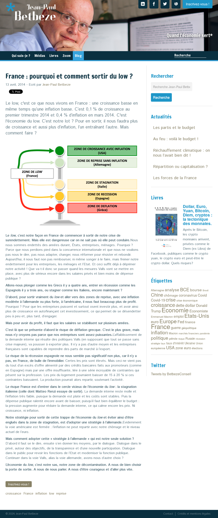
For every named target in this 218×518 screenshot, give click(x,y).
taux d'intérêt (175, 343)
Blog (78, 55)
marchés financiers (189, 333)
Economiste (198, 310)
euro (155, 321)
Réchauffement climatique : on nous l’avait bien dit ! (181, 153)
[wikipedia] (176, 4)
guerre (176, 327)
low (51, 493)
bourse (196, 289)
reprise (61, 493)
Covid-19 (158, 300)
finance (190, 322)
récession (200, 338)
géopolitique (189, 328)
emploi (179, 316)
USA (170, 347)
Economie (175, 309)
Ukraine (190, 343)
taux (163, 343)
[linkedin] (142, 4)
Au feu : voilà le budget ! (175, 139)
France (28, 493)
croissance (13, 493)
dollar (190, 305)
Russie (190, 338)
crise (171, 299)
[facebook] (153, 4)
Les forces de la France (175, 178)
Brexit (205, 290)
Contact (168, 514)
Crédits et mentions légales (194, 514)
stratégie (155, 343)
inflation (41, 493)
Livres (53, 55)
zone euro (183, 347)
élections (197, 348)
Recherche (182, 55)
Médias (39, 55)
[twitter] (165, 4)
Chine (157, 294)
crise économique (187, 300)
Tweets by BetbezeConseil (171, 373)
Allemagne (157, 290)
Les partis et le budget (174, 128)
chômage (171, 295)
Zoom (67, 55)
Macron (173, 333)
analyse (172, 289)
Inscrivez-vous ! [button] (18, 484)
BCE (184, 289)
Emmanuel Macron (162, 317)
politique (159, 338)
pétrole (173, 338)
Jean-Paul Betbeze (56, 84)
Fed (181, 321)
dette (180, 305)
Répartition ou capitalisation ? (180, 167)
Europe (168, 321)
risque (181, 338)
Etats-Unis (196, 315)
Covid (202, 295)
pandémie (205, 333)
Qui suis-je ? (21, 55)
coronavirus (188, 295)
